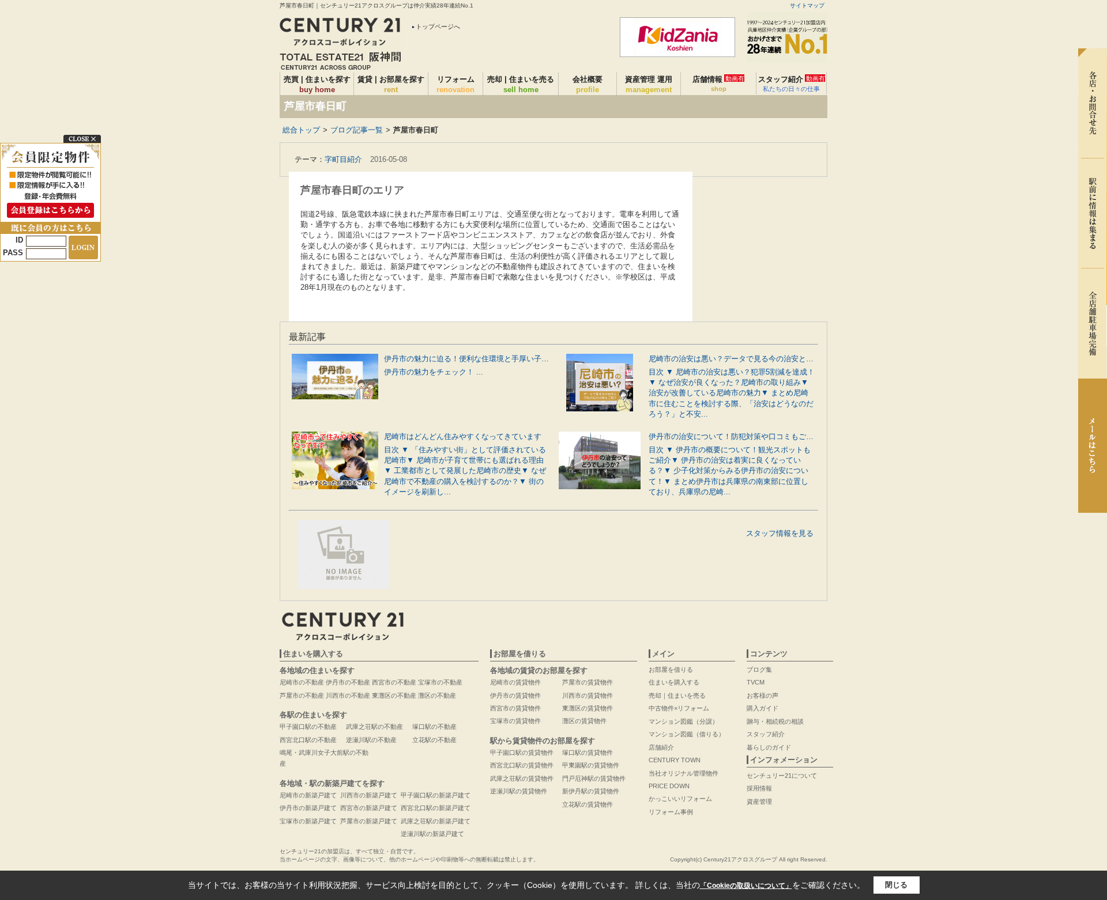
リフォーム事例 (671, 811)
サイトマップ (807, 5)
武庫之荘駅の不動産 (374, 726)
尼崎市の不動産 (302, 682)
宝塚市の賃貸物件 (515, 720)
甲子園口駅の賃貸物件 (522, 752)
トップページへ (438, 26)
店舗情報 (718, 83)
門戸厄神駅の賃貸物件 (594, 778)
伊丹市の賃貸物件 (515, 695)
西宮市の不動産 (394, 682)
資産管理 (759, 801)
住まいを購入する (674, 682)
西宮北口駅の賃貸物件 (522, 765)
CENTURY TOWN (675, 760)
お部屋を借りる (671, 669)
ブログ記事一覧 (356, 130)
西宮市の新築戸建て (368, 807)
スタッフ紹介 (791, 83)
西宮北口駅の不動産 (308, 739)
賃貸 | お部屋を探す (390, 84)
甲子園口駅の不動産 (308, 726)
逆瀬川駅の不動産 (371, 739)
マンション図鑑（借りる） (687, 734)
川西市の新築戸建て (368, 795)
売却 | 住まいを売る (520, 84)
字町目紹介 (343, 159)
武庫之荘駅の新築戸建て (435, 821)
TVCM (756, 682)
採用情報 (759, 788)
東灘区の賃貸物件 (587, 708)
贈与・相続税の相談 (775, 721)
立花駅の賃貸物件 (587, 804)
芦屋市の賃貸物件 (587, 682)
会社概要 (588, 84)
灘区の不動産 (437, 695)
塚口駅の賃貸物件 (587, 752)
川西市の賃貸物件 (587, 695)
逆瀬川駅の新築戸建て (432, 833)
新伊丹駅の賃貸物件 (590, 791)
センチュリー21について (782, 775)
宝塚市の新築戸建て (308, 821)
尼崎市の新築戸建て (308, 795)
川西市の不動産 (348, 695)
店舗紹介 (661, 747)
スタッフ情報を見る (780, 533)
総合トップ (301, 130)
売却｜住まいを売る (677, 695)
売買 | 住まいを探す (317, 84)
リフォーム (455, 84)
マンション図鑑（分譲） (683, 721)
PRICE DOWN (669, 785)
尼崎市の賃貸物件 (515, 682)
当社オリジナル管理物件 (683, 773)
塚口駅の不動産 (434, 726)
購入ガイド (762, 708)
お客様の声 (762, 695)
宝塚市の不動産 (440, 682)
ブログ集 (759, 669)
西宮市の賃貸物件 (515, 708)
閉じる (896, 884)
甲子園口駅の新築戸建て (435, 795)
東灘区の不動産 (394, 695)
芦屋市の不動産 (302, 695)
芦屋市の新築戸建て (368, 821)
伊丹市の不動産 (348, 682)
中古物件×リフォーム (679, 708)
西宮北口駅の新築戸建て (435, 807)
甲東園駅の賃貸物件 (590, 765)
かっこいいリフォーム (680, 798)
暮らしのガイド (769, 747)
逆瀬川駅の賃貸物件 (518, 791)
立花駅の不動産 (434, 739)
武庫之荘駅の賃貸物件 (522, 778)
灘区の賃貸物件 (584, 720)
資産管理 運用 (648, 84)
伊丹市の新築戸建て (308, 807)
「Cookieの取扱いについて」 (746, 886)
